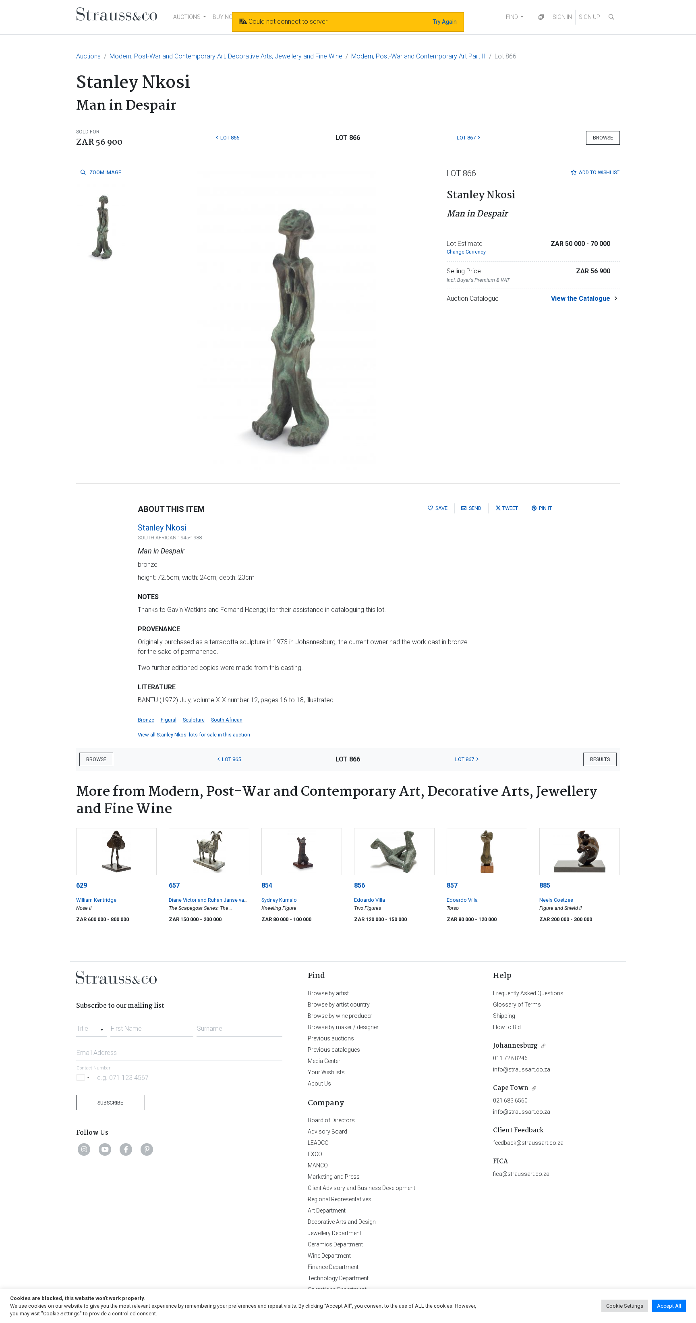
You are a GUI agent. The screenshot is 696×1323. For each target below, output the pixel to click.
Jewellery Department (334, 1233)
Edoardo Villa (369, 900)
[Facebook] (126, 1149)
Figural (168, 720)
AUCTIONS (187, 17)
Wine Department (329, 1255)
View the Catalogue (580, 298)
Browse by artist (328, 993)
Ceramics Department (335, 1244)
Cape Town (510, 1088)
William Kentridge (96, 900)
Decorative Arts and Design (342, 1222)
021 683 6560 (510, 1100)
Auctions (88, 56)
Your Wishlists (326, 1072)
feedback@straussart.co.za (528, 1143)
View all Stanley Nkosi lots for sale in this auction (194, 735)
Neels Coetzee (556, 900)
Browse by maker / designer (343, 1027)
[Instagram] (84, 1149)
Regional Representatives (339, 1199)
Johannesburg (515, 1046)
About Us (319, 1083)
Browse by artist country (339, 1004)
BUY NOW (225, 17)
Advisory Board (327, 1131)
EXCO (315, 1154)
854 (266, 885)
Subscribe (110, 1103)
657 (174, 885)
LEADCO (318, 1143)
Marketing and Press (334, 1176)
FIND (512, 17)
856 (359, 885)
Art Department (327, 1210)
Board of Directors (331, 1120)
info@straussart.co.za (521, 1069)
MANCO (318, 1165)
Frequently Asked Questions (528, 993)
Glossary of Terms (517, 1004)
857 (452, 885)
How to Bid (507, 1027)
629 (81, 885)
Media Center (324, 1061)
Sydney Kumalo (279, 900)
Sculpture (194, 720)
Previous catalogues (334, 1049)
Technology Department (338, 1278)
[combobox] (91, 1026)
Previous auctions (331, 1038)
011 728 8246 (510, 1058)
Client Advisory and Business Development (361, 1188)
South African (226, 720)
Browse (603, 138)
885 (544, 885)
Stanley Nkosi (162, 528)
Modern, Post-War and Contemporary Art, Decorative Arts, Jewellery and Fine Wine (226, 56)
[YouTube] (105, 1149)
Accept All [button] (669, 1306)
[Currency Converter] (541, 17)
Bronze (146, 720)
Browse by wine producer (340, 1016)
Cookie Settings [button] (624, 1306)
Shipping (504, 1016)
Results (600, 759)
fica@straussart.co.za (521, 1174)
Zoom (104, 172)
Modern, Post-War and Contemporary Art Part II (418, 56)
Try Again (445, 22)
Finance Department (333, 1267)
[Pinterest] (147, 1149)
